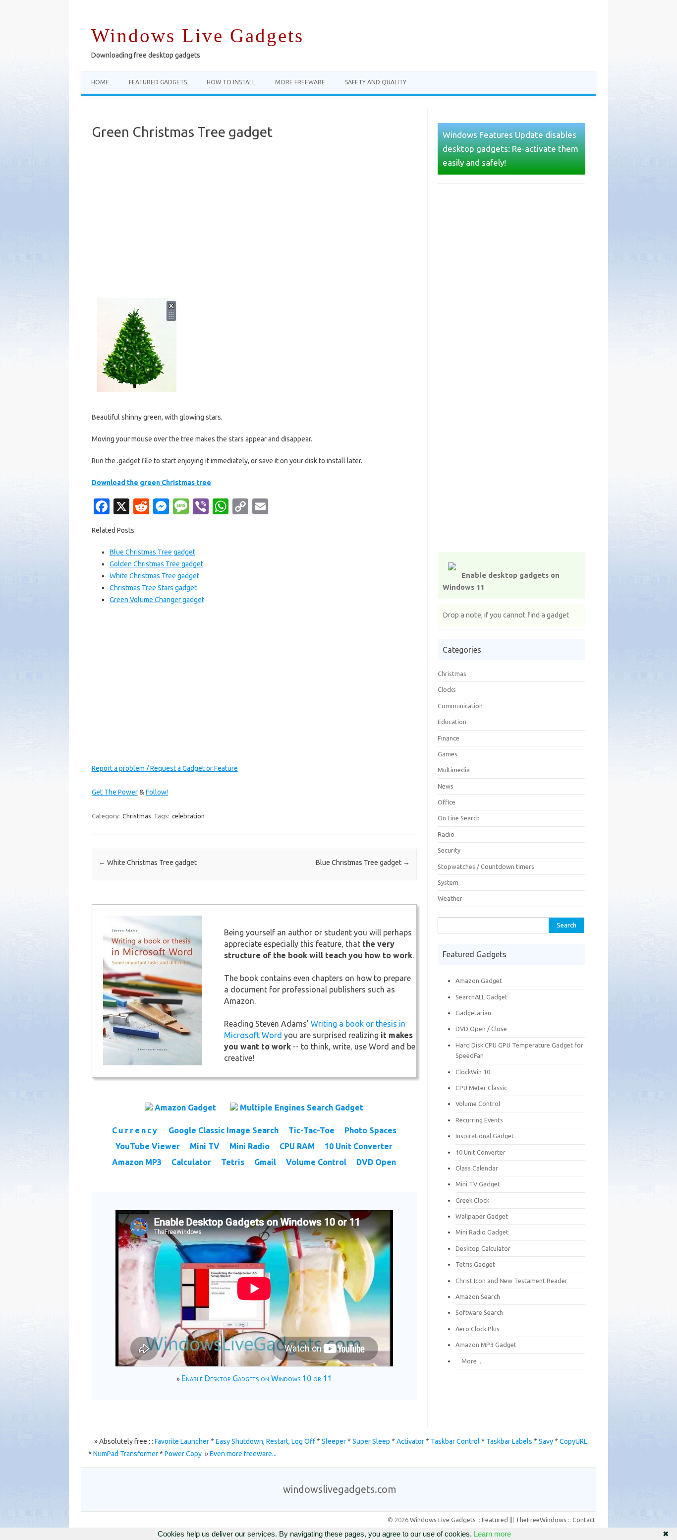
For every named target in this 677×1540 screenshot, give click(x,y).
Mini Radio (249, 1146)
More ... (469, 1360)
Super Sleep (371, 1441)
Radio (446, 834)
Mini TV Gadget (477, 1183)
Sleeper (334, 1441)
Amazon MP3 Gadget (485, 1344)
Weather (450, 898)
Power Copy (183, 1454)
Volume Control (316, 1162)
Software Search (479, 1312)
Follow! (157, 792)
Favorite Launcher (182, 1441)
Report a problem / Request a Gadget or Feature (165, 768)
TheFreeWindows (540, 1519)
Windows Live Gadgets (197, 35)
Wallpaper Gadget (481, 1216)
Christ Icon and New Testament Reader (511, 1280)
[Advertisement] (254, 219)
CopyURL (573, 1441)
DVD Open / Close (481, 1028)
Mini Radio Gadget (481, 1232)
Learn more (492, 1534)
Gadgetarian (473, 1012)
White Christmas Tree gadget (148, 862)
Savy (546, 1441)
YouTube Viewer (147, 1146)
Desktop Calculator (482, 1248)
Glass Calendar (476, 1168)
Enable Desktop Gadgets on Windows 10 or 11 (256, 1378)
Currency (135, 1130)
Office (446, 802)
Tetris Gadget (475, 1264)
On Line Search (459, 817)
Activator (410, 1441)
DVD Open (376, 1162)
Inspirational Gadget (484, 1135)
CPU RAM (297, 1146)
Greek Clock (472, 1200)
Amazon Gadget (185, 1107)
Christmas (136, 815)
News (445, 786)
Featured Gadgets (158, 82)
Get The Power (115, 792)
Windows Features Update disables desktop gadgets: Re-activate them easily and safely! (510, 148)
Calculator (191, 1162)
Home (100, 82)
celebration (188, 815)
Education (452, 721)
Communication (460, 705)
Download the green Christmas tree (151, 483)
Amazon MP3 (137, 1162)
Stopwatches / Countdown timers (486, 866)
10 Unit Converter (359, 1146)
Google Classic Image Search (224, 1130)
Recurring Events (479, 1119)
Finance (448, 738)
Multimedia (454, 769)
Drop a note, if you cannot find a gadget (506, 615)
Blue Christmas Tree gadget (363, 862)
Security (449, 850)
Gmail (265, 1162)
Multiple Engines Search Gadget (301, 1107)
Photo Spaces (370, 1130)
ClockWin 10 (472, 1071)
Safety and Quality (375, 82)
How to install (231, 82)
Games (447, 753)
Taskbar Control (455, 1441)
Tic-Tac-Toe (311, 1130)
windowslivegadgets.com (339, 1489)
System (448, 882)
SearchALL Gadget (481, 996)
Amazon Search (477, 1296)
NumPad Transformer (125, 1454)
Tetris (232, 1162)
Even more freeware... (243, 1454)
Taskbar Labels (509, 1441)
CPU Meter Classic (481, 1087)
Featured (495, 1519)
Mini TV (205, 1146)
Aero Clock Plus (477, 1328)
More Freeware (300, 82)
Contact (583, 1519)
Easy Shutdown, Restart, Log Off (265, 1441)
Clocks (447, 689)
